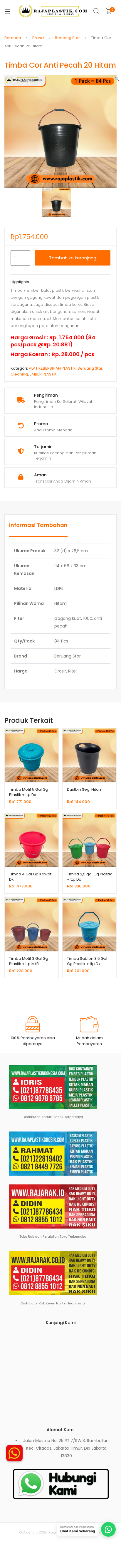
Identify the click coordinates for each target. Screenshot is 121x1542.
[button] (117, 79)
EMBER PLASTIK (43, 374)
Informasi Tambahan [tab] (38, 525)
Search (96, 11)
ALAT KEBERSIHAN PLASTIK (52, 368)
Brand (38, 38)
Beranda (12, 38)
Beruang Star (67, 38)
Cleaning (19, 374)
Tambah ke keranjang (72, 258)
